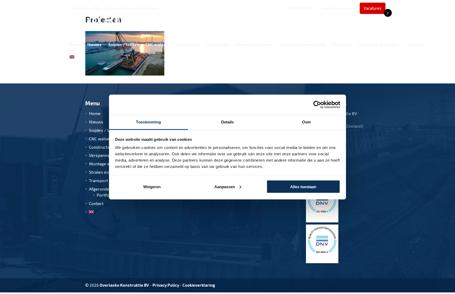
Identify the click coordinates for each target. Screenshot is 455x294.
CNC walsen (157, 45)
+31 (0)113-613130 (299, 8)
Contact (418, 45)
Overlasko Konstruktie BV (124, 285)
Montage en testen (254, 45)
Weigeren (152, 186)
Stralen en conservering (302, 45)
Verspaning (218, 45)
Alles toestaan (303, 186)
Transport (342, 45)
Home (75, 45)
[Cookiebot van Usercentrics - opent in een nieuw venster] (317, 105)
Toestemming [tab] (148, 122)
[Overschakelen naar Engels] (72, 61)
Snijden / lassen (123, 45)
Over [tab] (306, 122)
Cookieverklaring (198, 285)
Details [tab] (227, 122)
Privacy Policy (165, 285)
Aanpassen (224, 186)
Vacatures (374, 10)
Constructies (187, 45)
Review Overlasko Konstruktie (132, 8)
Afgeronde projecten (379, 45)
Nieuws (94, 45)
